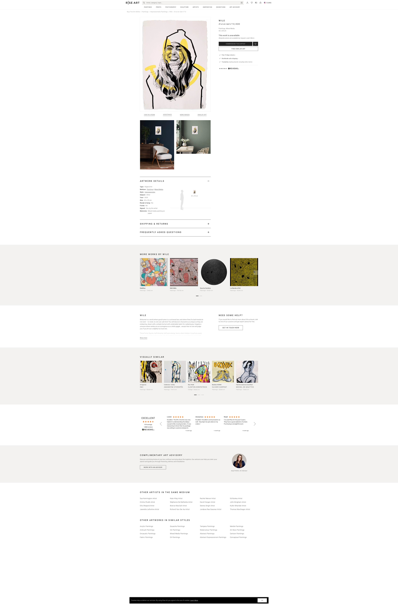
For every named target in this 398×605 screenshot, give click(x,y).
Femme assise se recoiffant (244, 384)
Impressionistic (150, 192)
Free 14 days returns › (228, 55)
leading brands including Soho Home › (241, 62)
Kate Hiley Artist (176, 498)
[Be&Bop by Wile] (154, 272)
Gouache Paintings (177, 526)
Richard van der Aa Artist (180, 509)
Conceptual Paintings (238, 537)
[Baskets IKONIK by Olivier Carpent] (223, 372)
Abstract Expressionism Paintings (213, 537)
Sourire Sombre (205, 288)
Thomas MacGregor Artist (240, 509)
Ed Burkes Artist (236, 498)
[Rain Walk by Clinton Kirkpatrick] (199, 372)
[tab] (175, 181)
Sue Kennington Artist (148, 498)
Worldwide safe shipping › (230, 58)
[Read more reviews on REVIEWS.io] (148, 430)
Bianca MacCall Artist (178, 506)
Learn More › (250, 38)
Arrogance (143, 384)
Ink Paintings (175, 530)
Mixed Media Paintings (179, 534)
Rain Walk (191, 384)
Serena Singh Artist (207, 506)
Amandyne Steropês (173, 387)
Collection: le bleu (169, 384)
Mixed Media (159, 189)
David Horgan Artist (207, 502)
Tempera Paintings (207, 526)
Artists (196, 7)
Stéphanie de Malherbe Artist (181, 502)
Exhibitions (220, 7)
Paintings (148, 7)
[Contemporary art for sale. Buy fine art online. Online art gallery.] (132, 3)
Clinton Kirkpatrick (197, 387)
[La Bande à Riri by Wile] (244, 272)
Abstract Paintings (207, 534)
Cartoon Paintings (237, 534)
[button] (161, 423)
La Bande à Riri (235, 288)
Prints (158, 7)
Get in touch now (230, 328)
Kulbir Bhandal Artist (238, 506)
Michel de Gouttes (245, 387)
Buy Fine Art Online (133, 12)
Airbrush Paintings (147, 530)
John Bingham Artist (238, 502)
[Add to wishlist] (255, 44)
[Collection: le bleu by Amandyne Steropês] (175, 372)
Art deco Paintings (237, 530)
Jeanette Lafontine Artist (149, 509)
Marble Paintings (236, 526)
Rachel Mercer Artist (208, 498)
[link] (242, 3)
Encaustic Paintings (147, 534)
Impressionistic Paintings (159, 12)
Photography (170, 7)
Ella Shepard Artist (147, 506)
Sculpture (184, 7)
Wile (170, 12)
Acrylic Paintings (146, 526)
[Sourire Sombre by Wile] (214, 272)
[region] (208, 424)
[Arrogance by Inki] (151, 372)
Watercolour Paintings (208, 530)
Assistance (167, 114)
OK (262, 600)
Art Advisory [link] (235, 7)
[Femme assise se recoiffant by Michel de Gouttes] (247, 372)
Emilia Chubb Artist (147, 502)
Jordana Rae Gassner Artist (210, 509)
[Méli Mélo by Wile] (184, 272)
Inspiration (207, 7)
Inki (141, 387)
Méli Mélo (173, 288)
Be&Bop (142, 288)
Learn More (194, 600)
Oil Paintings (175, 537)
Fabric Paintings (146, 537)
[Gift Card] (256, 2)
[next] (256, 272)
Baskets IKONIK (216, 384)
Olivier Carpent (219, 387)
